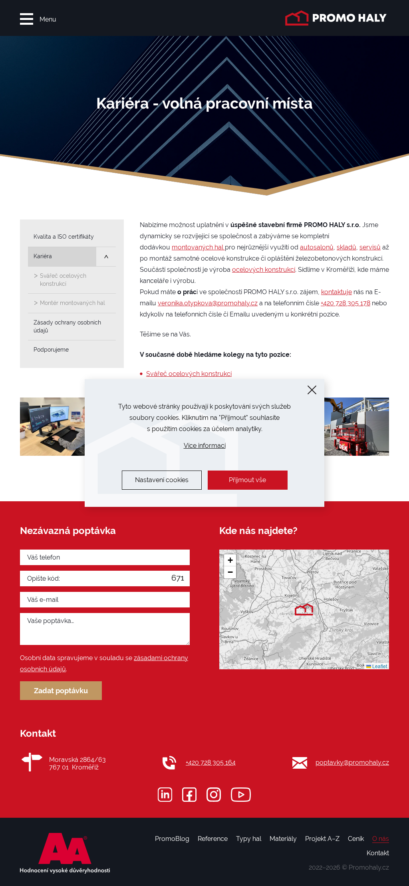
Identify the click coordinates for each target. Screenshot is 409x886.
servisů (370, 247)
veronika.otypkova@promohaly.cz (208, 303)
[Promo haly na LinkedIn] (165, 794)
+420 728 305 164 (211, 762)
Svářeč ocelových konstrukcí (189, 374)
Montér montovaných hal (72, 303)
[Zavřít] (312, 390)
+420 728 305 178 (345, 303)
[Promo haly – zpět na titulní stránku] (337, 18)
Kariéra (43, 256)
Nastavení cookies (162, 480)
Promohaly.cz (369, 867)
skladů (346, 247)
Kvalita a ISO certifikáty (64, 236)
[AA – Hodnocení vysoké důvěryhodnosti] (65, 853)
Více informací (205, 445)
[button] (304, 609)
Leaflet (379, 666)
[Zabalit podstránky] (106, 257)
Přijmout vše (247, 480)
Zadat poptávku (61, 690)
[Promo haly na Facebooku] (189, 794)
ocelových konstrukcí (263, 269)
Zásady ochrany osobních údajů (67, 326)
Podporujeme (51, 349)
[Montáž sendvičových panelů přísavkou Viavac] (345, 427)
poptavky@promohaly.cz (352, 762)
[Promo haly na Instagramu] (213, 794)
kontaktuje (336, 292)
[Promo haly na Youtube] (241, 794)
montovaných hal (198, 247)
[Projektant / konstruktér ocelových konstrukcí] (63, 427)
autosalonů (317, 247)
